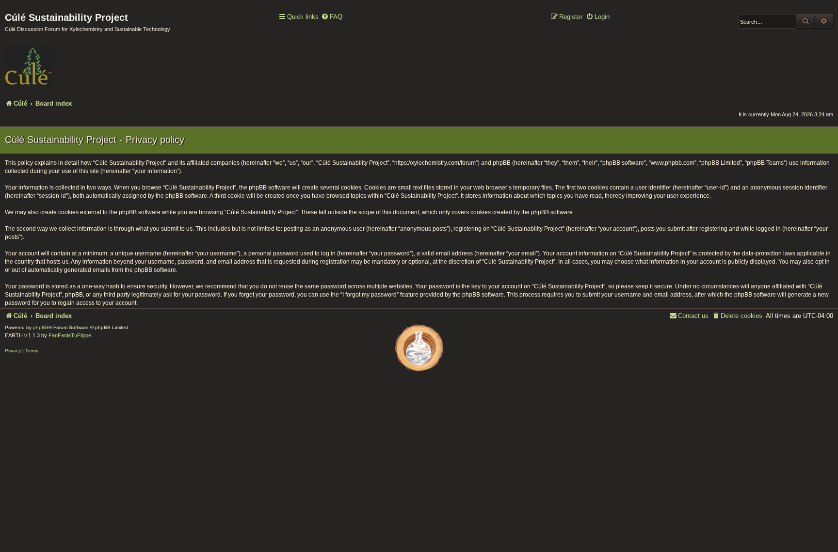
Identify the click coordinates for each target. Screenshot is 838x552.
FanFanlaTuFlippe (69, 335)
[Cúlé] (68, 59)
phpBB (40, 327)
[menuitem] (331, 17)
